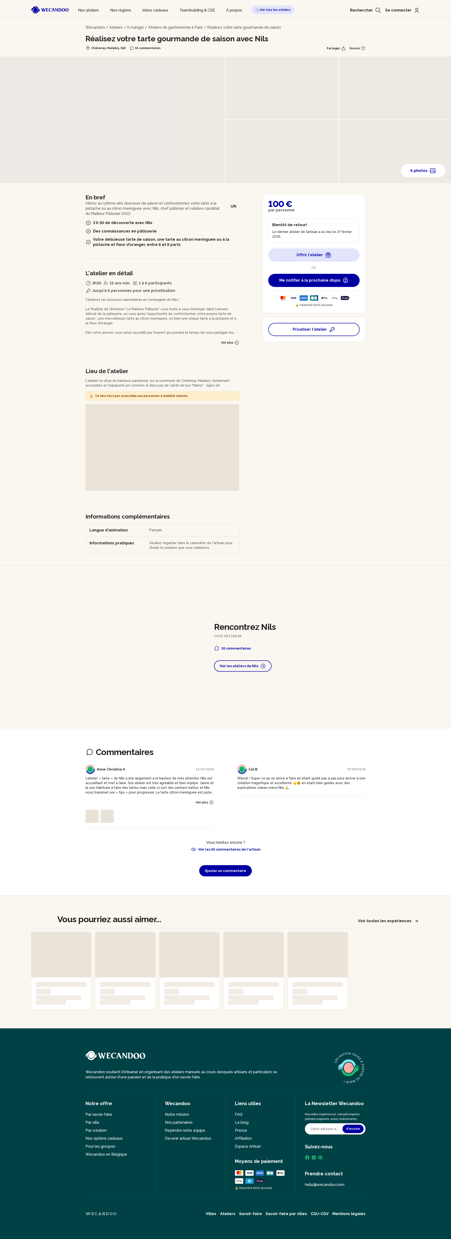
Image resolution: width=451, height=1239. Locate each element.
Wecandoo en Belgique (106, 1154)
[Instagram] (313, 1157)
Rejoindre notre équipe (185, 1130)
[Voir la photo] (92, 816)
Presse (241, 1130)
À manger (135, 27)
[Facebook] (307, 1157)
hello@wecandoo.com (324, 1184)
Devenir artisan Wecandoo (188, 1138)
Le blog (242, 1122)
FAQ (238, 1114)
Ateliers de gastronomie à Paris (175, 27)
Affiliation (243, 1138)
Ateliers (116, 27)
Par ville (92, 1122)
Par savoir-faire (99, 1114)
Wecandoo (95, 27)
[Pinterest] (320, 1157)
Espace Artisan (248, 1146)
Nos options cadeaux (104, 1138)
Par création (96, 1130)
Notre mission (177, 1114)
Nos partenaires (179, 1122)
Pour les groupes (100, 1146)
